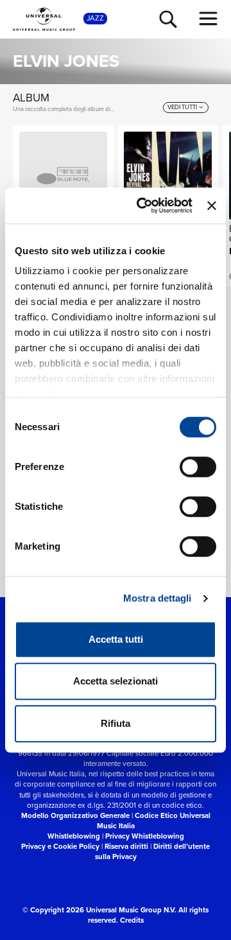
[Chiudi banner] (211, 205)
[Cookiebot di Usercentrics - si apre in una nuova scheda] (143, 205)
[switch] (198, 467)
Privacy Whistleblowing (144, 836)
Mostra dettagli (157, 598)
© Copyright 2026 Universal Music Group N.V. (99, 910)
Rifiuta (115, 723)
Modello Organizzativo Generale (75, 815)
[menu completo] (209, 18)
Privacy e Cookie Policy (60, 846)
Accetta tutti (116, 639)
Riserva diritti (126, 846)
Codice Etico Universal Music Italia (153, 820)
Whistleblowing (73, 836)
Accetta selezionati (115, 680)
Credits (132, 920)
